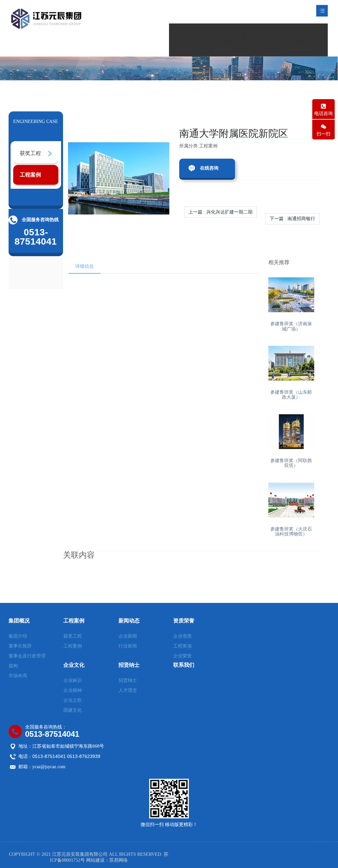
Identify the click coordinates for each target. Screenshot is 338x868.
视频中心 (229, 47)
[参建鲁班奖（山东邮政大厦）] (291, 363)
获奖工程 (30, 153)
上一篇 (220, 212)
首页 (176, 40)
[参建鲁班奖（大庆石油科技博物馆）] (291, 500)
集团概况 (194, 47)
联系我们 (318, 47)
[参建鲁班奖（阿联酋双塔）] (291, 432)
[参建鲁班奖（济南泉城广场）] (291, 295)
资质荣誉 (264, 47)
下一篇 (292, 218)
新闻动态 (247, 47)
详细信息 (84, 266)
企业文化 (282, 47)
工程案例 (212, 47)
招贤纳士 (300, 47)
